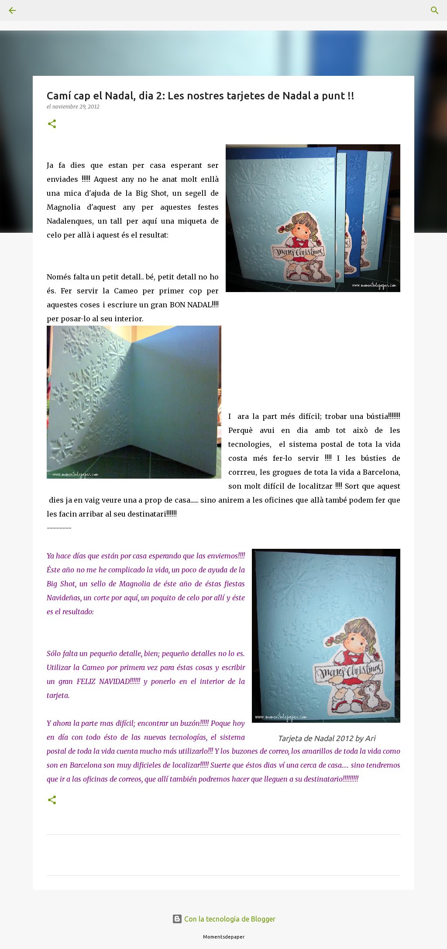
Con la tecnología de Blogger (228, 919)
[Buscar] (36, 10)
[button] (52, 124)
